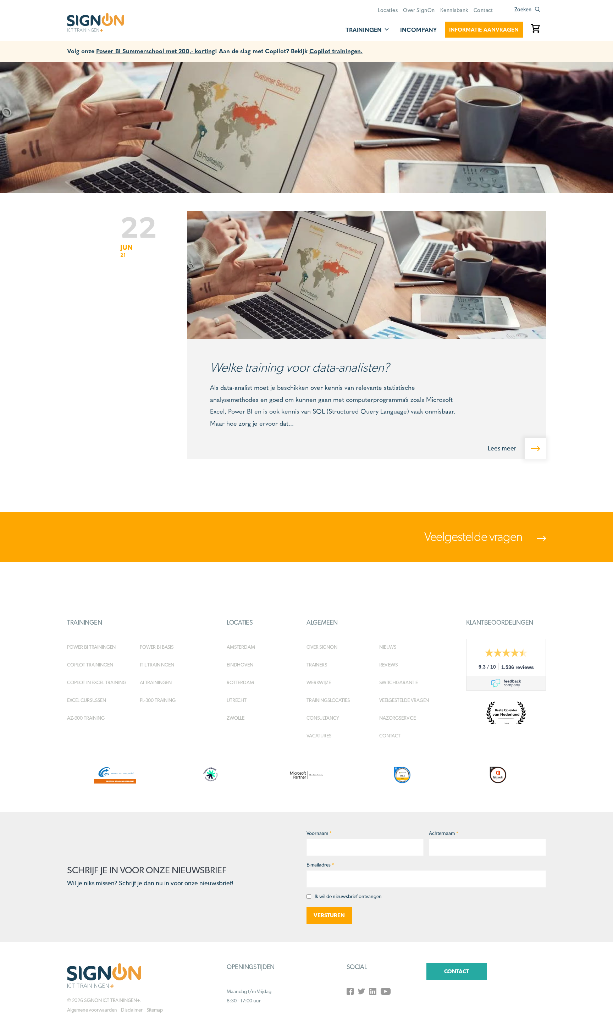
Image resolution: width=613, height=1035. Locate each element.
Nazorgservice (397, 718)
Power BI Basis (156, 647)
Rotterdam (240, 682)
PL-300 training (158, 700)
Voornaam (319, 833)
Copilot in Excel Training (96, 682)
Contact (483, 10)
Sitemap (155, 1010)
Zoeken (522, 9)
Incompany (418, 30)
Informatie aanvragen (484, 29)
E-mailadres (320, 865)
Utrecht (237, 700)
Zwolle (235, 718)
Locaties (388, 10)
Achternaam (443, 833)
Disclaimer (131, 1010)
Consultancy (322, 718)
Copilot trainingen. (336, 50)
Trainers (316, 665)
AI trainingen (156, 682)
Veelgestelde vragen (474, 536)
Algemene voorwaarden (92, 1010)
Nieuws (387, 647)
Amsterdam (241, 647)
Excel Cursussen (86, 700)
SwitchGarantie (398, 682)
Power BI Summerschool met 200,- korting (155, 50)
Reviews (388, 665)
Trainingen (364, 30)
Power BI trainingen (91, 647)
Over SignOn (419, 10)
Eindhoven (240, 665)
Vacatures (318, 735)
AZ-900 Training (86, 718)
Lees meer (503, 448)
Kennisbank (454, 10)
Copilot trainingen (90, 665)
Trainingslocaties (328, 700)
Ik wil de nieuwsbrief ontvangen (348, 896)
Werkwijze (318, 682)
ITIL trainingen (157, 665)
